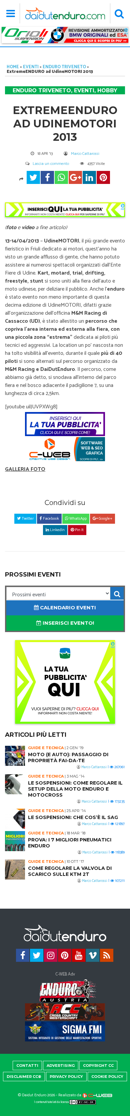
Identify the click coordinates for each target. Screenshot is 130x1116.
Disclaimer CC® (24, 1076)
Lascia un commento (51, 164)
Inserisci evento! (67, 623)
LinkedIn (57, 530)
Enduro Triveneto (64, 67)
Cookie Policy (107, 1076)
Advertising (61, 1065)
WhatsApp (77, 518)
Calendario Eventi (67, 607)
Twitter (27, 518)
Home (13, 67)
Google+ (105, 518)
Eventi (31, 67)
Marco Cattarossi (85, 153)
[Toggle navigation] (11, 13)
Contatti (27, 1065)
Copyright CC (98, 1065)
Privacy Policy (66, 1076)
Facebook (50, 518)
